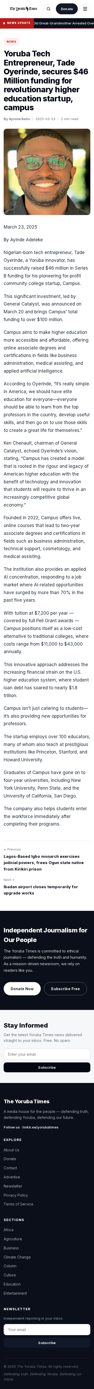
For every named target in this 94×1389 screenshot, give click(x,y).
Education (12, 1284)
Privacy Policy (16, 1195)
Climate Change (17, 1257)
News (11, 41)
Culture (10, 1275)
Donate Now (22, 988)
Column (10, 1266)
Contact (10, 1168)
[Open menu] (85, 9)
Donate (67, 9)
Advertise (12, 1177)
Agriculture (13, 1239)
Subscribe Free (65, 988)
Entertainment (15, 1293)
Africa (9, 1230)
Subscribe (47, 1067)
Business (11, 1248)
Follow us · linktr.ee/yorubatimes (31, 1127)
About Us (11, 1150)
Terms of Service (18, 1204)
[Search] (48, 9)
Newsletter (13, 1186)
